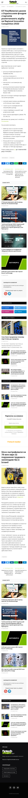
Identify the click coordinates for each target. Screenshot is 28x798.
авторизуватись (7, 287)
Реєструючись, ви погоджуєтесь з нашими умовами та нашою (14, 432)
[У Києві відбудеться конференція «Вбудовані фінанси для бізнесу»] (14, 241)
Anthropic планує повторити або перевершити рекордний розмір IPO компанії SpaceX (18, 352)
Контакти (6, 776)
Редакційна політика (9, 768)
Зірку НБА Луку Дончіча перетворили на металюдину (21, 572)
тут (15, 149)
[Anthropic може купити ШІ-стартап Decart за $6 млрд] (14, 263)
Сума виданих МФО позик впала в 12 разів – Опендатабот (7, 173)
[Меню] (2, 2)
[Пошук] (26, 2)
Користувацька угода (9, 772)
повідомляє (20, 497)
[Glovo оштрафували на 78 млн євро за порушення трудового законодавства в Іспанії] (14, 476)
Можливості (5, 157)
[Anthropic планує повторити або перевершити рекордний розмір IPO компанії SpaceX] (5, 352)
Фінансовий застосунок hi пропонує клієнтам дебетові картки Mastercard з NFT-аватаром (21, 174)
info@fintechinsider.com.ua (12, 759)
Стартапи (12, 157)
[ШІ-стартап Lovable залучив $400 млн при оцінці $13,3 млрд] (14, 660)
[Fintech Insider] (14, 2)
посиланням (4, 121)
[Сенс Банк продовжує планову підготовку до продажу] (14, 328)
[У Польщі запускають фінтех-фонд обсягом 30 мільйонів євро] (14, 193)
